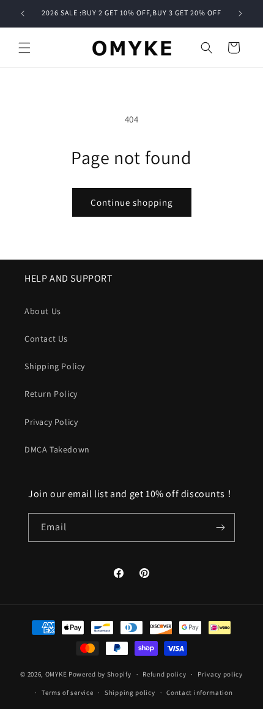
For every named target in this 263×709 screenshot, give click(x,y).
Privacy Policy (51, 421)
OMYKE (56, 674)
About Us (42, 311)
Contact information (199, 692)
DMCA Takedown (57, 449)
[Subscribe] (220, 527)
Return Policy (51, 393)
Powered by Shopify (100, 674)
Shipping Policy (54, 366)
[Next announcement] (240, 13)
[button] (24, 47)
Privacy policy (220, 674)
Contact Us (46, 338)
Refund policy (164, 674)
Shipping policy (130, 692)
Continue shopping (132, 202)
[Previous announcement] (22, 13)
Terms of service (67, 692)
